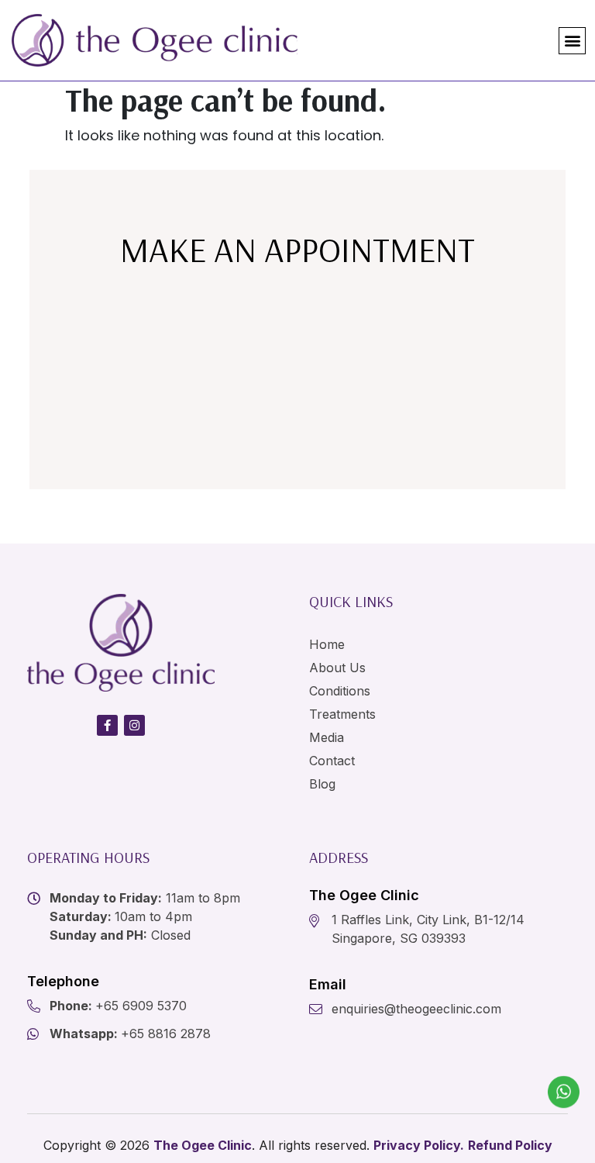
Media (326, 737)
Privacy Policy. (418, 1145)
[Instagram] (134, 725)
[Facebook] (107, 725)
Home (327, 644)
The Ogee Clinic (202, 1145)
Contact (332, 760)
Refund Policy (510, 1145)
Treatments (342, 714)
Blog (322, 784)
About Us (337, 667)
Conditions (339, 691)
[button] (572, 40)
